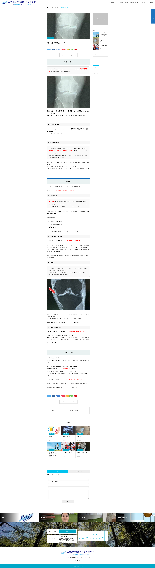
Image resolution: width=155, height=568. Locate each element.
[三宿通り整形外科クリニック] (19, 2)
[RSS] (79, 560)
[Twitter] (77, 560)
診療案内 (126, 2)
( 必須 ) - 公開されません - (54, 481)
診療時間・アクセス (134, 2)
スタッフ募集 (150, 2)
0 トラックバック (79, 471)
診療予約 (67, 531)
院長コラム (50, 38)
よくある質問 (142, 2)
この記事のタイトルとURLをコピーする (68, 55)
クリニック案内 (120, 2)
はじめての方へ (111, 2)
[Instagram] (75, 560)
